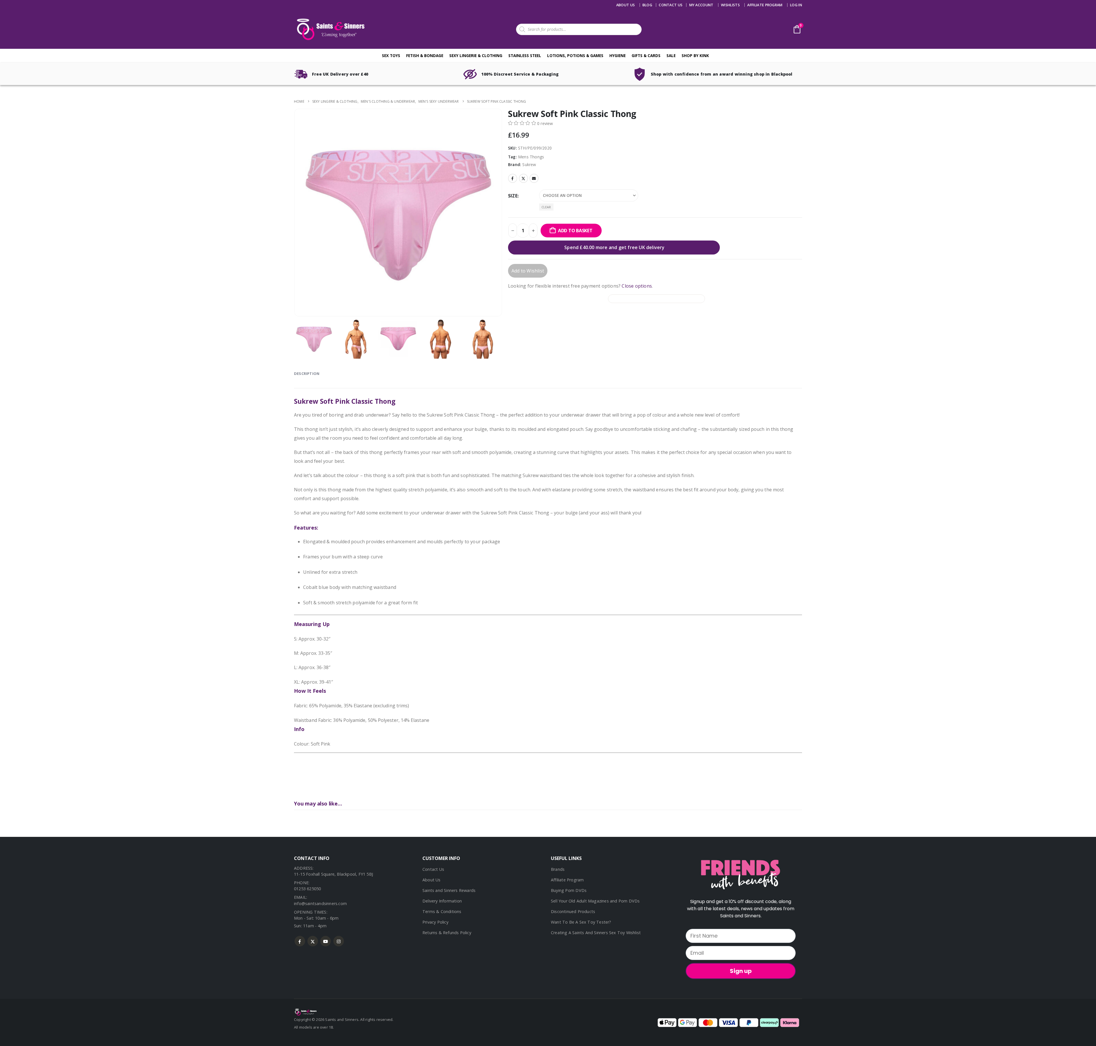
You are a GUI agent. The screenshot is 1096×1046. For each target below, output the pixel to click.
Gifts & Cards (646, 55)
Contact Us (433, 869)
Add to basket (575, 230)
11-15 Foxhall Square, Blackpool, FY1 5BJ (333, 874)
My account (701, 5)
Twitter (523, 178)
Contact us (670, 5)
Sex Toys (391, 55)
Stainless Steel (524, 55)
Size (512, 196)
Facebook (512, 178)
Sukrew (529, 164)
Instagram (338, 941)
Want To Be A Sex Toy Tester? (581, 922)
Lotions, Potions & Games (575, 55)
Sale (671, 55)
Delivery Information (442, 901)
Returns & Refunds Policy (446, 932)
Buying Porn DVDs (569, 890)
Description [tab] (306, 373)
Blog (647, 5)
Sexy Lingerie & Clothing (475, 55)
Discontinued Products (573, 911)
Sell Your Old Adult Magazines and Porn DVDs (595, 901)
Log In (796, 5)
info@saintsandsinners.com (320, 903)
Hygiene (617, 55)
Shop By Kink (695, 55)
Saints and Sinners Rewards (449, 890)
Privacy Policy (435, 922)
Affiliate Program (764, 5)
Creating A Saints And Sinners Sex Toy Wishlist (596, 932)
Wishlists (730, 5)
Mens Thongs (531, 156)
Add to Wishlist (527, 271)
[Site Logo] (329, 29)
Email (534, 178)
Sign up (741, 971)
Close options (637, 286)
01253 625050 (307, 888)
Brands (558, 869)
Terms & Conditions (442, 911)
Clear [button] (546, 207)
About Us (625, 5)
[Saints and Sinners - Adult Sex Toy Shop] (305, 1011)
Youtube (325, 941)
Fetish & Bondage (424, 55)
